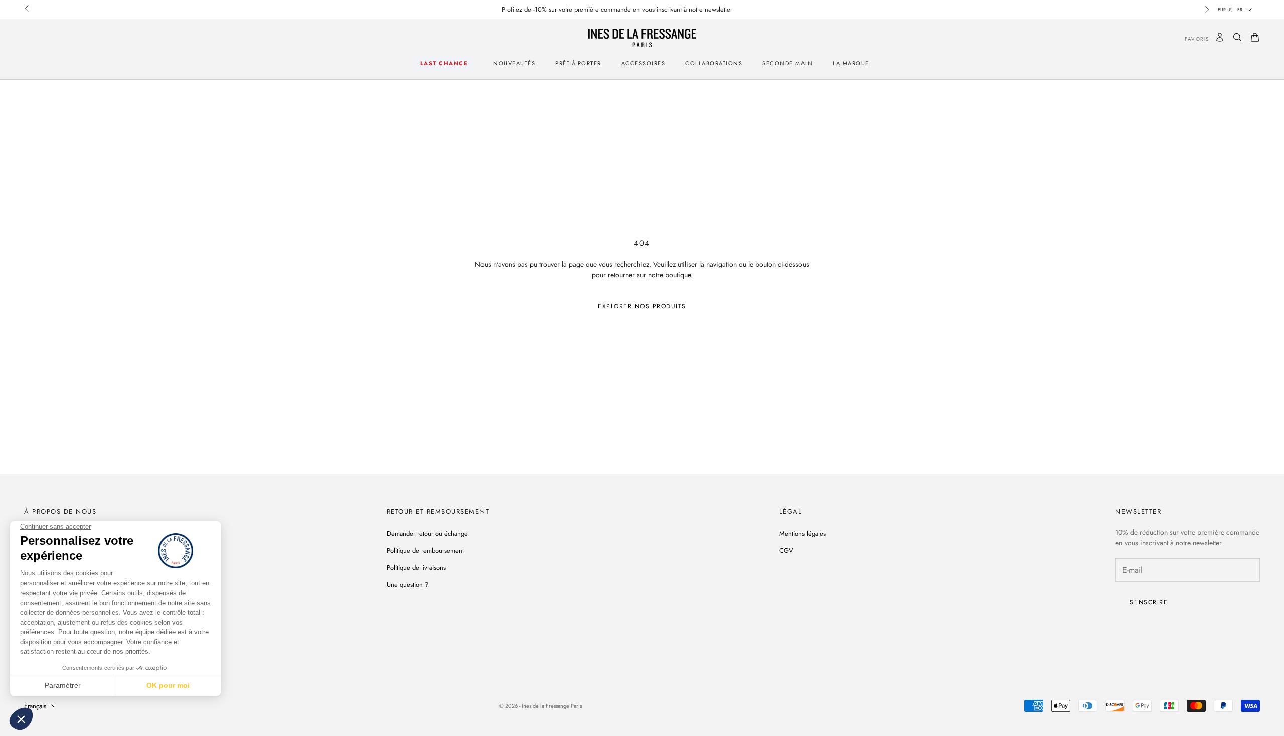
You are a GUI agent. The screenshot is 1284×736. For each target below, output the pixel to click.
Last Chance (444, 63)
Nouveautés (514, 63)
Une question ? (407, 585)
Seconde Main (787, 63)
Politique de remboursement (425, 550)
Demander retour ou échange (427, 533)
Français (35, 706)
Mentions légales (802, 533)
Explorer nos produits (642, 306)
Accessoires (643, 63)
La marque (851, 63)
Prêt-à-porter (578, 63)
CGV (786, 550)
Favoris (1190, 39)
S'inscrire (1149, 602)
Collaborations (713, 63)
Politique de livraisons (416, 567)
